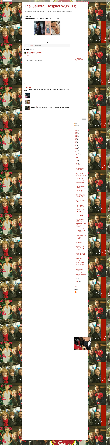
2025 (76, 132)
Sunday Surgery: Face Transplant (79, 226)
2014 (76, 148)
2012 (76, 151)
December (78, 154)
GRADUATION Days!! (79, 178)
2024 (76, 133)
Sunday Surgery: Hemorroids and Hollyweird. (81, 260)
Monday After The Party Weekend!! (80, 171)
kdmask (77, 292)
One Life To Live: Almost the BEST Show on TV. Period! (81, 210)
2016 (76, 145)
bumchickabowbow (30, 52)
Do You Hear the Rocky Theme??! (80, 181)
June (77, 163)
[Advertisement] (79, 35)
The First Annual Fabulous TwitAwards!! (80, 198)
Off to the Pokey (27, 87)
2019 (76, 141)
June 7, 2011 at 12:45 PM (39, 52)
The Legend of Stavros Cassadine (36, 93)
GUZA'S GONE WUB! (79, 215)
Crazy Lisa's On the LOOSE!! (81, 188)
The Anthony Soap (79, 177)
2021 (76, 138)
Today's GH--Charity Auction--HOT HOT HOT (81, 238)
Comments (77, 125)
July (76, 161)
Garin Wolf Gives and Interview (79, 244)
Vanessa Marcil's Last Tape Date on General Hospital (80, 254)
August (77, 160)
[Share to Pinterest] (40, 45)
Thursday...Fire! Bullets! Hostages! (80, 270)
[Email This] (36, 45)
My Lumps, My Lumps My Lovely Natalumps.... (80, 249)
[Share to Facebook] (39, 45)
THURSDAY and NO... (79, 164)
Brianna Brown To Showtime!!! (79, 184)
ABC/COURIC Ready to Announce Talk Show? (80, 263)
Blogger (71, 436)
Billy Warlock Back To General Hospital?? (79, 233)
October (77, 157)
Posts (76, 123)
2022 (76, 136)
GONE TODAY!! (78, 211)
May (76, 277)
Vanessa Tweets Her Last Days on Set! (80, 247)
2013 (76, 150)
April (77, 278)
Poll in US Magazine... (79, 258)
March (77, 280)
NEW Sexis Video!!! (79, 242)
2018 (76, 142)
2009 (76, 286)
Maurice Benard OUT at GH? (81, 194)
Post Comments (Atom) (33, 83)
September (78, 158)
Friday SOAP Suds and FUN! (81, 175)
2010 (76, 284)
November (78, 155)
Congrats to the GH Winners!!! (79, 192)
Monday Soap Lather (79, 190)
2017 (76, 144)
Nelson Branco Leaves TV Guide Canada (80, 169)
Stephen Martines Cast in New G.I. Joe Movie (80, 252)
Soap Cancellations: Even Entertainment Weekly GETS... (80, 267)
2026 (76, 130)
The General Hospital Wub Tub (50, 6)
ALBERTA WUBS (78, 58)
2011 (76, 153)
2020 (76, 139)
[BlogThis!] (37, 45)
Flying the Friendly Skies (34, 106)
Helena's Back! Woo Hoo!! (80, 182)
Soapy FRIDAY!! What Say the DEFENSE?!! (80, 203)
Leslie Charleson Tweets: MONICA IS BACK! (80, 220)
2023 (76, 135)
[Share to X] (38, 45)
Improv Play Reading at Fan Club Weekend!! (80, 240)
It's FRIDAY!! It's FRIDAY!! (80, 264)
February (77, 281)
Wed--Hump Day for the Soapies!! (80, 166)
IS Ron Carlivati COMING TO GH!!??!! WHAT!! (81, 236)
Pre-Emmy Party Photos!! (80, 207)
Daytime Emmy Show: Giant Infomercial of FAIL (80, 196)
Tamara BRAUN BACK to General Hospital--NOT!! (80, 206)
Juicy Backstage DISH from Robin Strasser (80, 231)
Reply (28, 55)
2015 (76, 147)
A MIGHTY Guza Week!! (80, 221)
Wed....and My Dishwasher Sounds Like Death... (80, 272)
